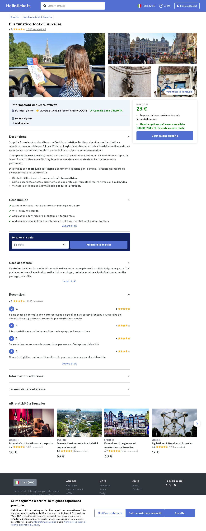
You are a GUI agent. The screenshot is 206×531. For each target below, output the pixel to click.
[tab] (69, 136)
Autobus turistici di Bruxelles (37, 17)
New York (104, 485)
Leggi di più (69, 281)
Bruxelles (14, 17)
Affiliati (70, 493)
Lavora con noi (74, 489)
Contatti (137, 489)
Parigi (102, 493)
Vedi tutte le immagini (179, 91)
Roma (102, 489)
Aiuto (135, 485)
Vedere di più (69, 225)
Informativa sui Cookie (44, 522)
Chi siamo (71, 485)
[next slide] (197, 423)
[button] (69, 136)
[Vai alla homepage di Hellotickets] (19, 5)
